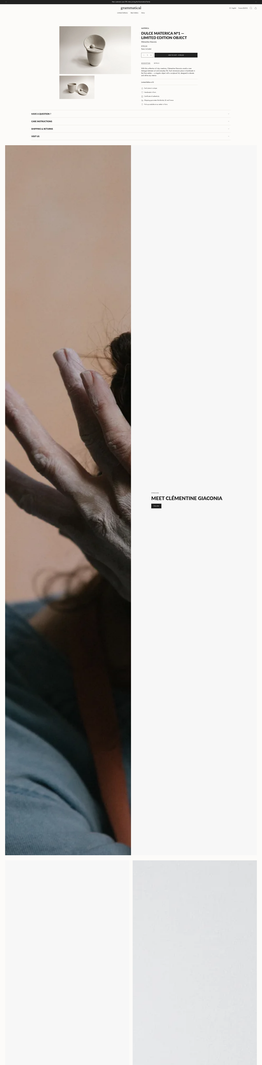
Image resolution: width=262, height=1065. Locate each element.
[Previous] (6, 2)
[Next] (256, 2)
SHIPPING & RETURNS (42, 129)
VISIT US (35, 136)
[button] (122, 12)
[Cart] (255, 8)
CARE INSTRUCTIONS (41, 121)
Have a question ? (41, 114)
